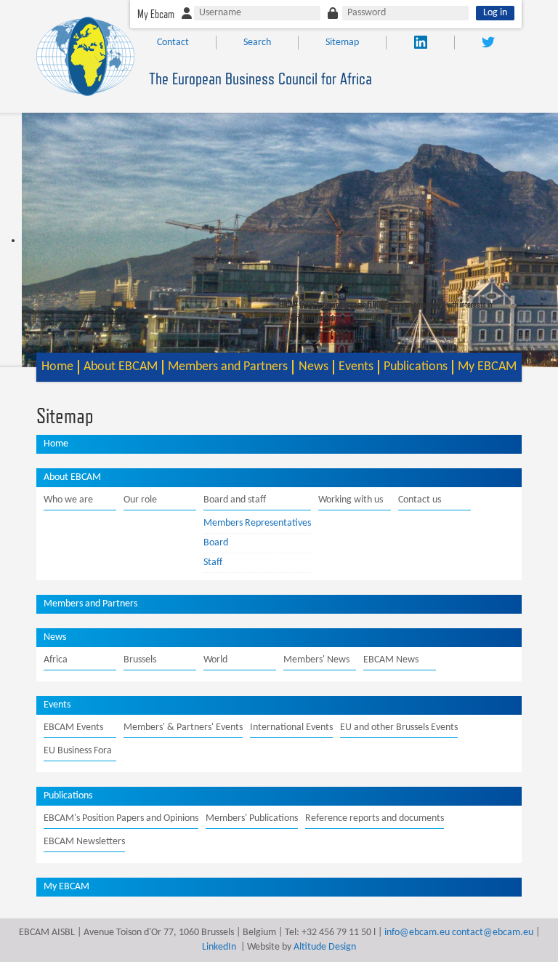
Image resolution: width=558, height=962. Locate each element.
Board (215, 542)
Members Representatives (257, 523)
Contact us (419, 499)
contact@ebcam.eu (492, 932)
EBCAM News (390, 659)
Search (257, 42)
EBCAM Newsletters (84, 841)
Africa (56, 659)
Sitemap (342, 42)
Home (57, 367)
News (313, 367)
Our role (140, 499)
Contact (173, 42)
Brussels (140, 659)
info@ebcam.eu (417, 932)
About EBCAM (121, 367)
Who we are (68, 499)
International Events (291, 727)
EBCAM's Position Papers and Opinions (121, 818)
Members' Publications (252, 818)
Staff (212, 562)
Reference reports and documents (374, 818)
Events (356, 367)
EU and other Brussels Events (399, 727)
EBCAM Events (73, 727)
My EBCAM (487, 367)
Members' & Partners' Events (183, 727)
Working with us (350, 499)
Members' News (316, 659)
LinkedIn (219, 947)
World (215, 659)
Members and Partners (228, 367)
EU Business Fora (78, 750)
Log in (495, 12)
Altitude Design (325, 947)
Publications (416, 367)
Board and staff (234, 499)
